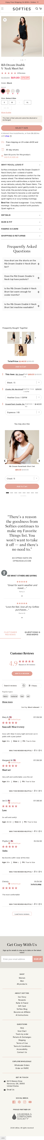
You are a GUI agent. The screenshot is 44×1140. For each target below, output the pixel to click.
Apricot (8, 91)
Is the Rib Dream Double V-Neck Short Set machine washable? (20, 306)
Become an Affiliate (22, 1012)
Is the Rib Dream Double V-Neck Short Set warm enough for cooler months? (20, 291)
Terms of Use (22, 1043)
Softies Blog (22, 1009)
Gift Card (22, 1006)
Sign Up (38, 959)
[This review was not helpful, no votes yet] (39, 750)
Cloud (13, 91)
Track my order (22, 1034)
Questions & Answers (32, 633)
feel (22, 696)
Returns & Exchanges (22, 1037)
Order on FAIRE (22, 1068)
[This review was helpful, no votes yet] (35, 750)
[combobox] (31, 707)
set (28, 696)
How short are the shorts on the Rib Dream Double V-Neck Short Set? (20, 263)
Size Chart (22, 1031)
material (14, 696)
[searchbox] (11, 685)
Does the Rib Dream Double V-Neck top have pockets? (19, 278)
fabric (5, 696)
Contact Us (22, 1052)
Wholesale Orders (21, 1065)
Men (22, 981)
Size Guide (6, 112)
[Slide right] (27, 60)
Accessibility (22, 1049)
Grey (18, 91)
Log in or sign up (11, 157)
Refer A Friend (22, 1003)
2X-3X (6, 108)
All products (22, 984)
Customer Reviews (10, 633)
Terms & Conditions (22, 1046)
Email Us (10, 1089)
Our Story (22, 997)
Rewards (22, 1000)
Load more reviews (22, 914)
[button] (37, 8)
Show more (7, 702)
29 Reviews (21, 73)
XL (28, 102)
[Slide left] (16, 60)
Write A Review (22, 673)
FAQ (22, 1028)
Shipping (22, 1040)
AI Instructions (22, 1015)
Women (22, 978)
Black (3, 91)
